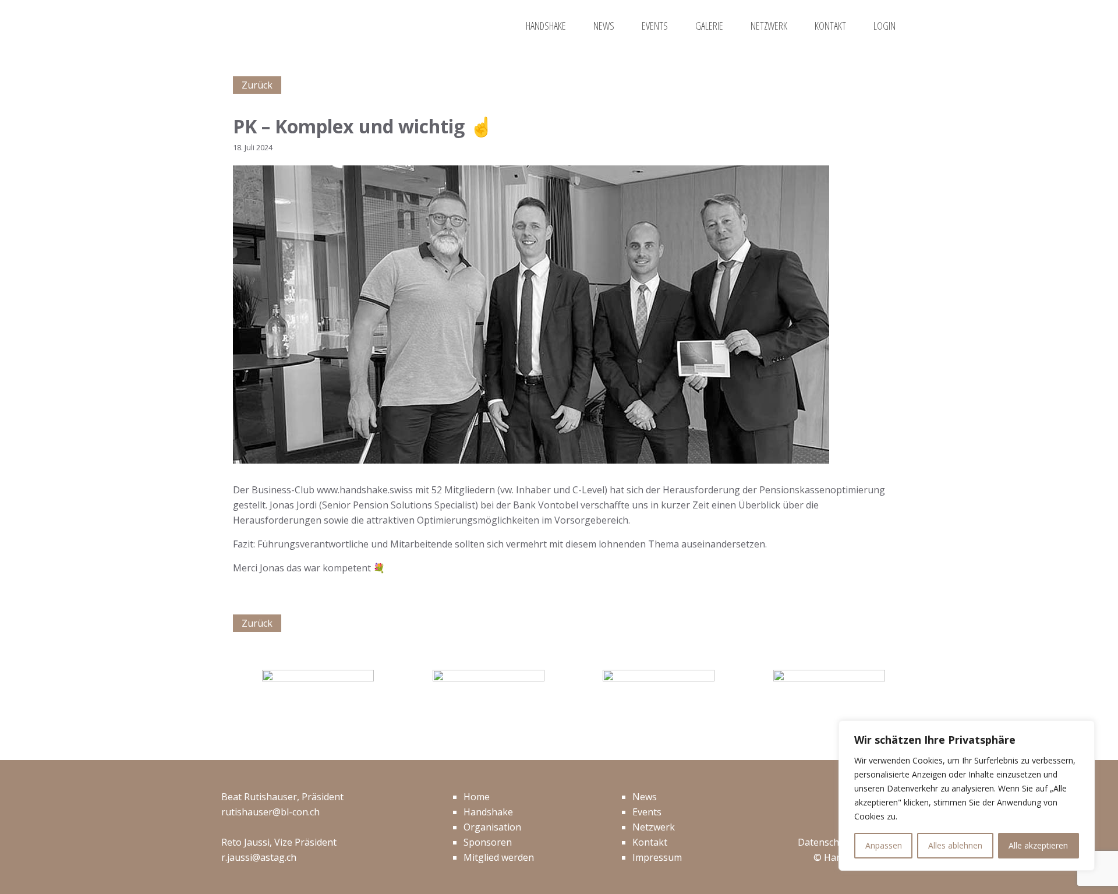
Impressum (657, 857)
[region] (966, 795)
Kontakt (649, 842)
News (644, 796)
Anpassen (883, 845)
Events (646, 811)
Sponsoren (488, 842)
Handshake (488, 811)
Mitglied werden (499, 857)
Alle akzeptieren (1038, 845)
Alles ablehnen (955, 845)
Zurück (257, 85)
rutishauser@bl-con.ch (270, 811)
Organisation (492, 827)
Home (477, 796)
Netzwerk (653, 827)
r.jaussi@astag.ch (258, 857)
